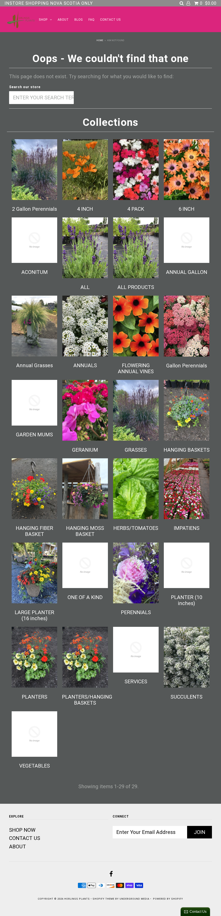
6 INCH (186, 209)
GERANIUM (85, 450)
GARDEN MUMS (34, 435)
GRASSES (136, 450)
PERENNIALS (136, 612)
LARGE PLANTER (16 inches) (34, 615)
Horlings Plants (77, 898)
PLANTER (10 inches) (186, 600)
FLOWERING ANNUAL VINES (136, 368)
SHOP (43, 19)
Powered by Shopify (168, 898)
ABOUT (63, 19)
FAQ (91, 19)
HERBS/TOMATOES (135, 528)
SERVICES (136, 682)
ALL (85, 287)
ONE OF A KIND (85, 597)
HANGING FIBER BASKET (34, 531)
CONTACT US (110, 19)
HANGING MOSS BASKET (85, 531)
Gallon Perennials (186, 366)
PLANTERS (34, 697)
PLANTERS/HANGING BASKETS (87, 700)
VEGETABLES (34, 766)
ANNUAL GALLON (186, 272)
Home (99, 40)
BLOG (78, 19)
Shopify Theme (103, 898)
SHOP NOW (22, 830)
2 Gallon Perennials (34, 209)
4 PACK (135, 209)
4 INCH (85, 209)
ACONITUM (34, 272)
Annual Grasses (34, 365)
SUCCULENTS (186, 697)
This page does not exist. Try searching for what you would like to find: (91, 76)
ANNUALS (85, 365)
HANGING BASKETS (187, 450)
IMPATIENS (186, 528)
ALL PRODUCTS (135, 287)
